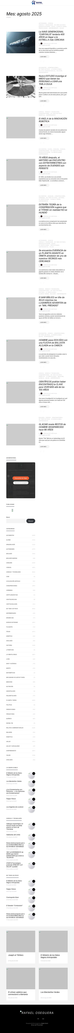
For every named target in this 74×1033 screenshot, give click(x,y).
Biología (41, 417)
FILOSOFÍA (9, 627)
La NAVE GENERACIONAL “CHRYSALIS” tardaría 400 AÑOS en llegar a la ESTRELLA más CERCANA (52, 35)
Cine (7, 576)
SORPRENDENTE (53, 28)
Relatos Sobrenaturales (47, 70)
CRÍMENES (42, 197)
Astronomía (43, 23)
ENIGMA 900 (10, 617)
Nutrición (9, 686)
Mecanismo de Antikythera (15, 677)
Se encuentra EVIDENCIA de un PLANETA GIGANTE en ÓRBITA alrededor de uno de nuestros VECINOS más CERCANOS (52, 255)
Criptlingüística (12, 595)
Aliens (50, 149)
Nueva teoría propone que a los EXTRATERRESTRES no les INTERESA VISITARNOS (15, 844)
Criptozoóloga (11, 599)
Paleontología (11, 695)
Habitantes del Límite (13, 835)
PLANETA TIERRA (61, 26)
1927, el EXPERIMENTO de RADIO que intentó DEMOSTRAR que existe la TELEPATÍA (15, 854)
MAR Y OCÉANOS (11, 663)
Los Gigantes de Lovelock (14, 807)
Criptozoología (11, 604)
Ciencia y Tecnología (46, 25)
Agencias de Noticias (50, 43)
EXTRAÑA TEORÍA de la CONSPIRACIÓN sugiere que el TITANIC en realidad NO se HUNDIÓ (53, 208)
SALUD (41, 336)
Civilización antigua (13, 581)
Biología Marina (11, 558)
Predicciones (43, 28)
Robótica (42, 115)
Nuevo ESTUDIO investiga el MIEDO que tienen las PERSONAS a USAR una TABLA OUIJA (52, 80)
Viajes (62, 28)
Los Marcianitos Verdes (13, 781)
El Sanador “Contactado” (14, 905)
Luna (8, 659)
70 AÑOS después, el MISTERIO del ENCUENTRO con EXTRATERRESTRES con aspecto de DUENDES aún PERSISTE (52, 163)
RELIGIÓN (59, 70)
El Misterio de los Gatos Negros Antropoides (14, 774)
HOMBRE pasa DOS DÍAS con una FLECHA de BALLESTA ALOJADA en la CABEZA (53, 343)
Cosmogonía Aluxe (12, 897)
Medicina (61, 376)
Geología (9, 640)
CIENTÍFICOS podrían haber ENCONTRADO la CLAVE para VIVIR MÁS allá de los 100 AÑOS (52, 385)
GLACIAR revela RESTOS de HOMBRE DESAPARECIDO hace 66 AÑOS (52, 427)
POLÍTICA (9, 704)
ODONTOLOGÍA (10, 691)
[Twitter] (33, 1019)
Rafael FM (9, 723)
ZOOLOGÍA (9, 759)
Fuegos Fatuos (11, 799)
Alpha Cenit (44, 1023)
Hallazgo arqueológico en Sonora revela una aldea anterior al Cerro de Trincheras (14, 826)
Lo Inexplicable (56, 69)
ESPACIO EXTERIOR (44, 26)
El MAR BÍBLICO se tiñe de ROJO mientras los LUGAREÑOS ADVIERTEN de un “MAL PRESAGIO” (52, 301)
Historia (61, 197)
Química (41, 378)
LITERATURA (10, 650)
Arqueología (10, 544)
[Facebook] (30, 1019)
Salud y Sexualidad (13, 746)
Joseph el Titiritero (15, 955)
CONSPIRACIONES (53, 67)
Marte (8, 668)
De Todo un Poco (59, 25)
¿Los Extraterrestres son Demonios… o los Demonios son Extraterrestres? (15, 791)
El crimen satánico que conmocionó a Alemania (18, 993)
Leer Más (43, 56)
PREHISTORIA (10, 714)
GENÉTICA (42, 376)
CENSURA (56, 149)
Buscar (8, 517)
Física (53, 26)
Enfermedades (11, 613)
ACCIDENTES (42, 67)
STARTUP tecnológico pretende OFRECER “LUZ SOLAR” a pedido (14, 865)
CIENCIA (50, 23)
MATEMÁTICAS (10, 672)
